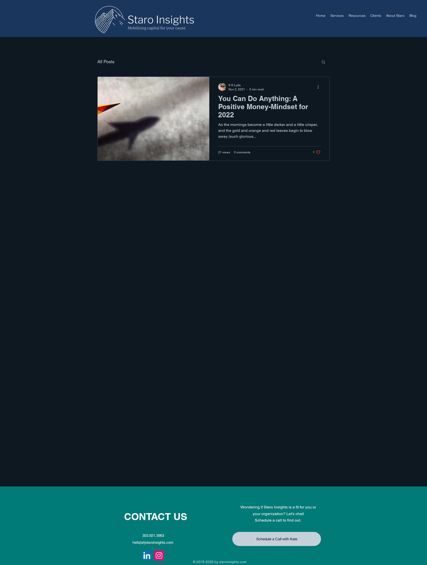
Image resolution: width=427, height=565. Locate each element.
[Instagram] (159, 555)
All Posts (105, 61)
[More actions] (320, 87)
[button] (323, 62)
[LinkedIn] (147, 555)
